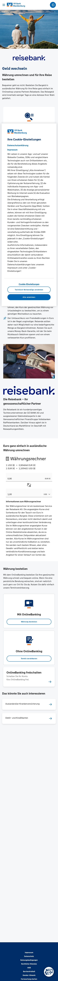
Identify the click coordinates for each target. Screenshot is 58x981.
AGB (29, 968)
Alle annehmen (29, 297)
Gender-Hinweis (29, 975)
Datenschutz (29, 956)
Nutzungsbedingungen (29, 960)
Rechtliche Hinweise (29, 964)
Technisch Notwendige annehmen (29, 290)
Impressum (29, 952)
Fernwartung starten (29, 979)
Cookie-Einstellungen (29, 284)
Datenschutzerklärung (17, 145)
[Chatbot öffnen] (49, 972)
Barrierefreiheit (29, 971)
